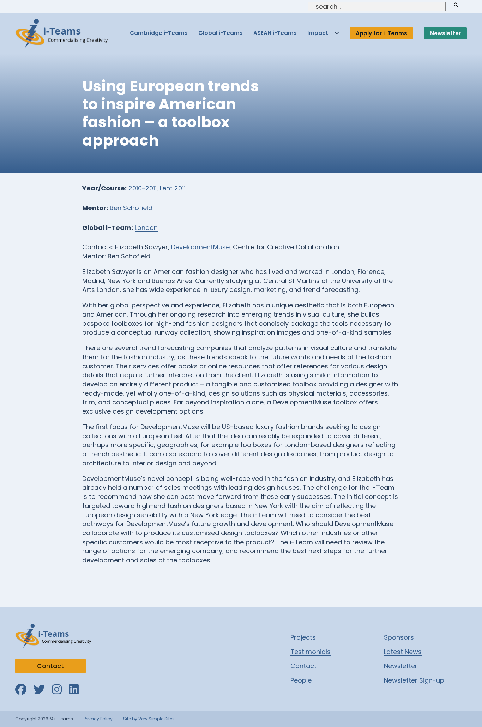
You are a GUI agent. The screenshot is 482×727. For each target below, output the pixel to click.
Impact (317, 33)
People (301, 680)
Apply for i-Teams (381, 33)
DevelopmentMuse (200, 247)
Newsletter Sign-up (414, 680)
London (146, 227)
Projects (303, 637)
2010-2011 (142, 188)
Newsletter (445, 33)
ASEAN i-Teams (275, 33)
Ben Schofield (131, 207)
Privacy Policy (98, 719)
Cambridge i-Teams (159, 33)
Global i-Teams (220, 33)
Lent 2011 (173, 188)
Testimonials (310, 651)
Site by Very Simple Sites (149, 719)
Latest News (403, 651)
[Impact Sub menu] (337, 33)
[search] (456, 5)
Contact (50, 665)
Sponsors (399, 637)
